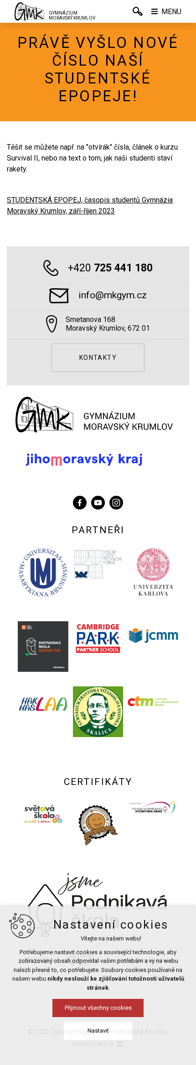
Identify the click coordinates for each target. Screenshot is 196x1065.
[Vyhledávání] (138, 11)
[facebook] (80, 501)
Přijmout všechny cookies (98, 1007)
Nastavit (98, 1030)
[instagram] (116, 501)
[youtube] (98, 501)
